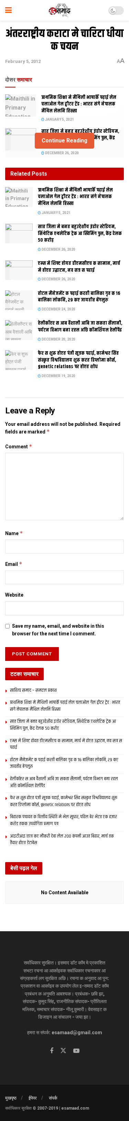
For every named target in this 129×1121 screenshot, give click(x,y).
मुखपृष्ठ (11, 1098)
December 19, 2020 (58, 376)
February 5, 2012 (23, 61)
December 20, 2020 (58, 339)
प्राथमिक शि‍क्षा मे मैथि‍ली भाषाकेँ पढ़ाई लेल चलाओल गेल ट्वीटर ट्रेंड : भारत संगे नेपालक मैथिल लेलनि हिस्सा (78, 104)
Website (14, 595)
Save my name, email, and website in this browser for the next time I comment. (58, 629)
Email (13, 564)
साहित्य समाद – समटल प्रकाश (33, 690)
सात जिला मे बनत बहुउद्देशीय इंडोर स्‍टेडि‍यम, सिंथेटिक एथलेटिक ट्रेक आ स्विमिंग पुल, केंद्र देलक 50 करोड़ (80, 233)
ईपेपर (33, 1098)
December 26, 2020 (61, 153)
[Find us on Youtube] (76, 1051)
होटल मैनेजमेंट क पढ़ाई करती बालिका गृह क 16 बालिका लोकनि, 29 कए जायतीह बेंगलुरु (79, 297)
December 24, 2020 (58, 309)
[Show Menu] (8, 10)
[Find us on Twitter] (63, 1051)
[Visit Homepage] (60, 10)
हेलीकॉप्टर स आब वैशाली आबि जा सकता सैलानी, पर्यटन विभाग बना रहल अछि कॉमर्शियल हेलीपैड (80, 326)
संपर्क (53, 1098)
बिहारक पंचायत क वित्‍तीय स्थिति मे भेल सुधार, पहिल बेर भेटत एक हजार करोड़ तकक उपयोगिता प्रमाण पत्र (63, 820)
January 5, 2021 (59, 119)
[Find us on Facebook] (51, 1051)
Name (14, 533)
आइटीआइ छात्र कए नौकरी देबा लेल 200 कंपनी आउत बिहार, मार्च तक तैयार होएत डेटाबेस (62, 839)
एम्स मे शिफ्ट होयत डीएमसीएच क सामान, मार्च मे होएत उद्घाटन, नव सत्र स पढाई (79, 267)
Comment (18, 446)
